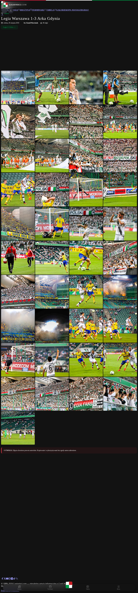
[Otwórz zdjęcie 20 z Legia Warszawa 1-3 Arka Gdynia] (120, 223)
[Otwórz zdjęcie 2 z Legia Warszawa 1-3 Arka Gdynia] (52, 87)
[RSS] (17, 579)
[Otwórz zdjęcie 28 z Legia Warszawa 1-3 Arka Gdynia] (120, 292)
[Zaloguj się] (2, 15)
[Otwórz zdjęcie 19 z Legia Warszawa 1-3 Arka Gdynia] (86, 223)
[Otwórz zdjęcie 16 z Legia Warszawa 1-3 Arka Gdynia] (120, 189)
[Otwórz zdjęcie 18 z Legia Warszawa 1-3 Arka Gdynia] (52, 223)
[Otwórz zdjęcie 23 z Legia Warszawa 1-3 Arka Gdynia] (86, 258)
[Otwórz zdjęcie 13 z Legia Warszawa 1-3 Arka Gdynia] (18, 189)
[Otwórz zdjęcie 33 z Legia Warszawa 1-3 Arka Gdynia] (18, 360)
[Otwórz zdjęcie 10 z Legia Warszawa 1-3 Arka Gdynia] (52, 155)
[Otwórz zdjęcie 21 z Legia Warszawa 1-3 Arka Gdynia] (18, 258)
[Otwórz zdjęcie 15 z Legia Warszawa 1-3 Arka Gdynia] (86, 189)
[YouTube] (7, 579)
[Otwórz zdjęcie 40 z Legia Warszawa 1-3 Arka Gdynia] (120, 394)
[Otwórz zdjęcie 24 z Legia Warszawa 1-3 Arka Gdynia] (120, 258)
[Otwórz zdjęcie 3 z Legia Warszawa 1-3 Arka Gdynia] (86, 87)
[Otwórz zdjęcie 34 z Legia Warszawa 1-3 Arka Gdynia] (52, 360)
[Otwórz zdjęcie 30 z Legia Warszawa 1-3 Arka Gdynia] (52, 326)
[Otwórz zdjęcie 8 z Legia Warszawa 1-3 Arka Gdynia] (120, 121)
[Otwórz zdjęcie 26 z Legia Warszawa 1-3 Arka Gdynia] (52, 292)
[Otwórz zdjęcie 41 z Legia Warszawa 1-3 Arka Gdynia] (18, 428)
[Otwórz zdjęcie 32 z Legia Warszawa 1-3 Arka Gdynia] (120, 326)
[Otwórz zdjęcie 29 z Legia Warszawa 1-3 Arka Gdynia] (18, 326)
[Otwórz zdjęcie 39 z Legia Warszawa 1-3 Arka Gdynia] (86, 394)
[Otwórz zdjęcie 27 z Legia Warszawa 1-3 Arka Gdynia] (86, 292)
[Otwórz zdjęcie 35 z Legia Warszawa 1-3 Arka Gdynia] (86, 360)
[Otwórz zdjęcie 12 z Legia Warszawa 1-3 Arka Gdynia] (120, 155)
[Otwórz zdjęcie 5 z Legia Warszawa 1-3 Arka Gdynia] (18, 121)
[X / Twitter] (5, 579)
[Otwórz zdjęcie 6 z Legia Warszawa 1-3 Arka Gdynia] (52, 121)
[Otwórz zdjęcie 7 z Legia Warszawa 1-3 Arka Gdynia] (86, 121)
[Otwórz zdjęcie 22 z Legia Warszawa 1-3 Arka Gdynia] (52, 258)
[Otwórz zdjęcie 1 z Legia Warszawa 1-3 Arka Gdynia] (18, 87)
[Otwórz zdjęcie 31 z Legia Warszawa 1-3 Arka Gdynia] (86, 326)
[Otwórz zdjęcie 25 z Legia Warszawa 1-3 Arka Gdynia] (18, 292)
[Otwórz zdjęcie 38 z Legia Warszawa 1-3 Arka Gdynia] (52, 394)
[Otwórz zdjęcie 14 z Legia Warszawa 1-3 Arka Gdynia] (52, 189)
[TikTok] (14, 579)
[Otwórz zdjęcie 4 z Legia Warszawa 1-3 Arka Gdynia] (120, 87)
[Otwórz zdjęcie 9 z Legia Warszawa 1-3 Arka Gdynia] (18, 155)
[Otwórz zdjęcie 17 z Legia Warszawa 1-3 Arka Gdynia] (18, 223)
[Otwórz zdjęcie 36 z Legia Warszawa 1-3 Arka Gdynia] (120, 360)
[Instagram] (9, 579)
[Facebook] (2, 579)
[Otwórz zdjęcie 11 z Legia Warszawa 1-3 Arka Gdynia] (86, 155)
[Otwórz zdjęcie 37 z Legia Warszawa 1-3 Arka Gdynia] (18, 394)
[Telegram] (12, 579)
